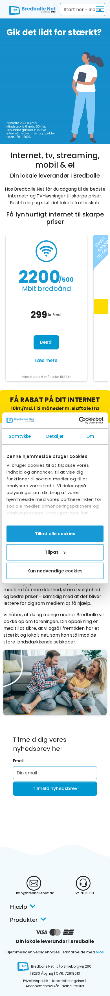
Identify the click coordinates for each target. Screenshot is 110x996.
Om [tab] (90, 436)
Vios (100, 952)
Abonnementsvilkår (42, 986)
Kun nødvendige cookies (55, 571)
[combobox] (82, 9)
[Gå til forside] (29, 9)
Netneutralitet (73, 986)
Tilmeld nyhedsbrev (55, 788)
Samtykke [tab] (20, 436)
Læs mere (46, 360)
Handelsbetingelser (67, 980)
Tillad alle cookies (55, 533)
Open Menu (100, 9)
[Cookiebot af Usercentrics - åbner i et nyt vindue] (79, 420)
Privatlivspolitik (35, 980)
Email (18, 761)
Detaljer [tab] (55, 436)
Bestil (46, 342)
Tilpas (52, 552)
